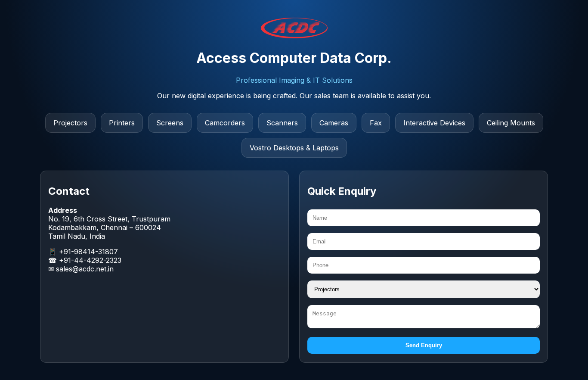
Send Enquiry (423, 345)
